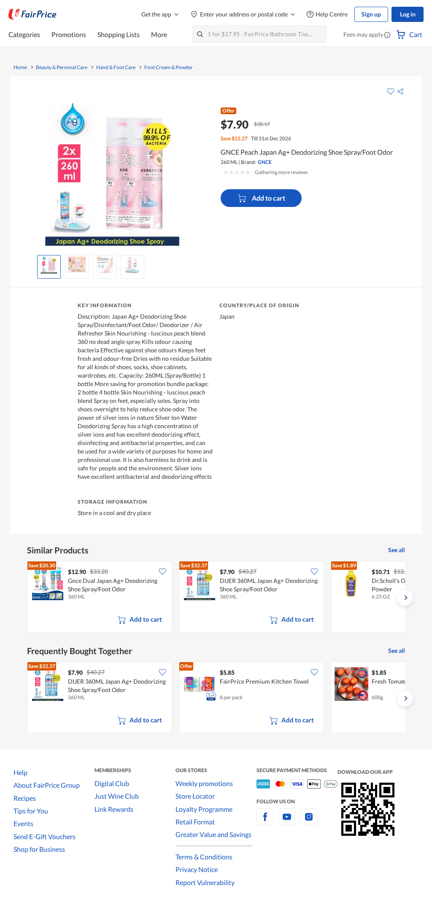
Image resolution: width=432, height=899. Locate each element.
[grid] (216, 597)
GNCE (265, 162)
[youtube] (286, 822)
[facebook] (264, 822)
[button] (387, 35)
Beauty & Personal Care (61, 67)
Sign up (371, 14)
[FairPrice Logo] (32, 14)
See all (396, 549)
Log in (408, 14)
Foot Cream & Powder (168, 67)
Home (20, 67)
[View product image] (49, 264)
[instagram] (308, 822)
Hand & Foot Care (115, 67)
